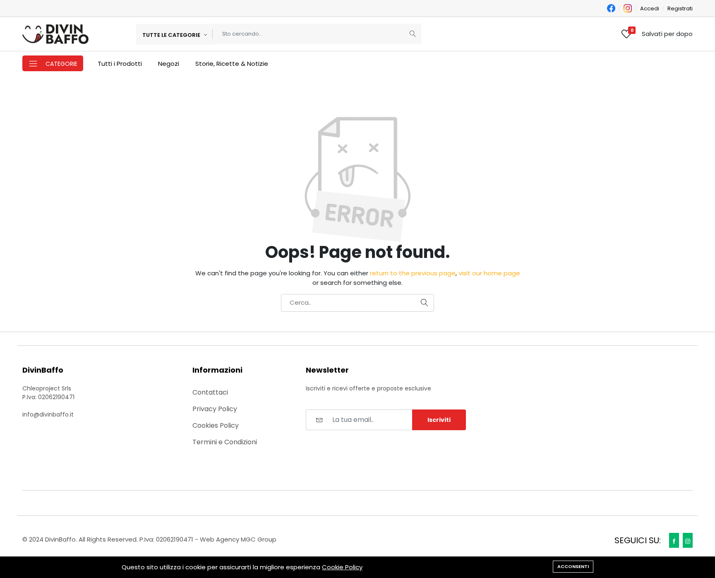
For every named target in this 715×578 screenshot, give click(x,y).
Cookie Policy (342, 567)
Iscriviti (439, 420)
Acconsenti (573, 566)
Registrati (680, 8)
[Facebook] (674, 540)
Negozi (168, 63)
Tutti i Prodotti (120, 63)
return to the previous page (413, 273)
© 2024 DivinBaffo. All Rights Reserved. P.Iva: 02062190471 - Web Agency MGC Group (149, 539)
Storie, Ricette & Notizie (231, 63)
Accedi (649, 8)
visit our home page (489, 273)
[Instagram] (688, 540)
